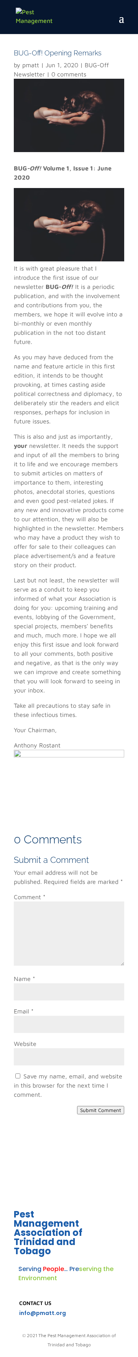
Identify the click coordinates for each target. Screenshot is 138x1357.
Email (24, 1011)
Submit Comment (100, 1110)
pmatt (30, 65)
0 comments (68, 74)
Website (25, 1043)
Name (24, 978)
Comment (30, 896)
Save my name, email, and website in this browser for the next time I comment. (68, 1085)
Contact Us (35, 1303)
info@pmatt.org (42, 1313)
